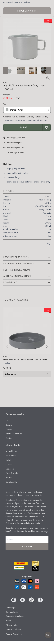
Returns (9, 424)
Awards (9, 477)
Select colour (10, 373)
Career (9, 464)
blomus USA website (27, 10)
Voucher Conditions (14, 633)
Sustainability (11, 481)
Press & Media (12, 473)
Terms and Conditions (15, 616)
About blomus (11, 451)
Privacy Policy (12, 625)
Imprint (8, 620)
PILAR (5, 82)
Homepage (11, 607)
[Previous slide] (5, 70)
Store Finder (11, 455)
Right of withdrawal (14, 433)
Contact (9, 438)
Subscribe (27, 546)
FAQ (8, 420)
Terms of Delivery (13, 629)
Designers (10, 468)
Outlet (8, 460)
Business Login (12, 611)
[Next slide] (48, 70)
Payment (9, 429)
